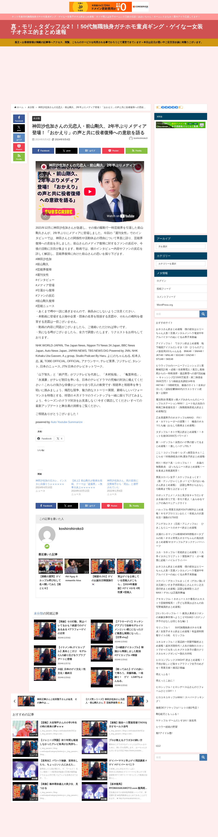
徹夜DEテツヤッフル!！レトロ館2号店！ (177, 707)
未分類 (36, 118)
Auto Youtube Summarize (66, 421)
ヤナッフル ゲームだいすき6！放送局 (176, 720)
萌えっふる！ (163, 674)
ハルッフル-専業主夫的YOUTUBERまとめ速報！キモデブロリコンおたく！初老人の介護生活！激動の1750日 (180, 513)
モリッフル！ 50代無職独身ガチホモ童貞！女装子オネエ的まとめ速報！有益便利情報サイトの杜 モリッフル (180, 631)
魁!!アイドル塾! (164, 733)
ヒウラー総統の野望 (166, 727)
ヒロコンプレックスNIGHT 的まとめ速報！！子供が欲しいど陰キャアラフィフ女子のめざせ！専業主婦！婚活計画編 (180, 664)
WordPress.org (165, 305)
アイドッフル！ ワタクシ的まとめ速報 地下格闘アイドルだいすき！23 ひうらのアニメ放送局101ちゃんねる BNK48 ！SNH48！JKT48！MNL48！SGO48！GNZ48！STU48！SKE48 (180, 351)
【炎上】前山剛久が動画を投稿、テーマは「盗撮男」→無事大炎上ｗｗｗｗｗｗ (86, 484)
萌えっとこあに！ (165, 680)
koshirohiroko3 (140, 138)
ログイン (161, 281)
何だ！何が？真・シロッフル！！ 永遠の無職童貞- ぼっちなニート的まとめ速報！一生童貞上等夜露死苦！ (180, 467)
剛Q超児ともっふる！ (167, 714)
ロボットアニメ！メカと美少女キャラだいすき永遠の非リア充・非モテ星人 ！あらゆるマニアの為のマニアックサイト (180, 499)
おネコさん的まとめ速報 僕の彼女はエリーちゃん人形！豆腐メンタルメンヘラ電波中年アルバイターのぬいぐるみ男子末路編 (180, 333)
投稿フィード (164, 289)
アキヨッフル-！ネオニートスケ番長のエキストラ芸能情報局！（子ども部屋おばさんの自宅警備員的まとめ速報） (180, 603)
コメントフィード (166, 297)
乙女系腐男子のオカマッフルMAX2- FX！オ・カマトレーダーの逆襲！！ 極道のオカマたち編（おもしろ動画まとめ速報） (180, 421)
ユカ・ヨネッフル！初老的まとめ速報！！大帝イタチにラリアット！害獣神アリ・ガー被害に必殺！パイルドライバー (180, 556)
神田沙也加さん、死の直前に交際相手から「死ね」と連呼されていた (122, 484)
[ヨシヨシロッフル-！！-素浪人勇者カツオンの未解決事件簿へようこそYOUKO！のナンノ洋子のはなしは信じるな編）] (180, 617)
